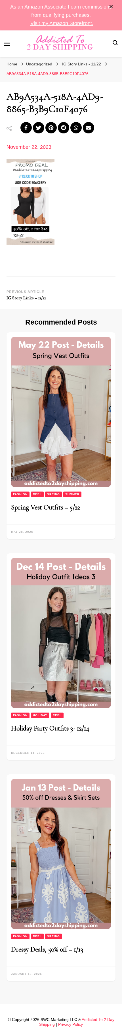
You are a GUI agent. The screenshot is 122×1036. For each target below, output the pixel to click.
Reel (37, 494)
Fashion (20, 494)
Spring (53, 494)
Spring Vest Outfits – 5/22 (45, 507)
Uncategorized (39, 64)
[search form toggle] (115, 43)
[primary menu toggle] (7, 44)
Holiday (40, 715)
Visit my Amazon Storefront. (61, 23)
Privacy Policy (70, 1024)
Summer (72, 494)
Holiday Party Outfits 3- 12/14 (50, 728)
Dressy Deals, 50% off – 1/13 (47, 949)
